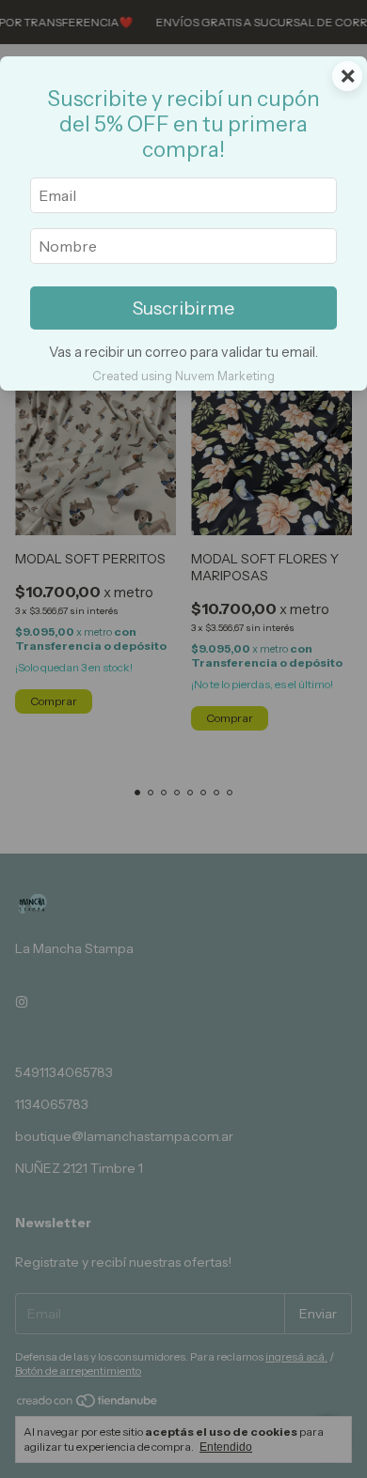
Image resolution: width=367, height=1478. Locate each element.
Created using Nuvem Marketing (183, 376)
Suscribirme (183, 308)
